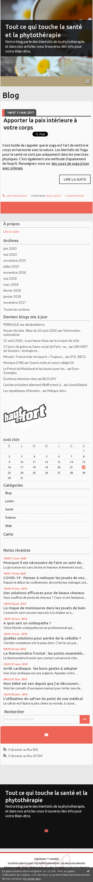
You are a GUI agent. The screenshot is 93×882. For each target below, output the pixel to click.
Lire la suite (11, 231)
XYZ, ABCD (78, 357)
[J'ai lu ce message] (88, 871)
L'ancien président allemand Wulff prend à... (33, 385)
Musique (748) (13, 363)
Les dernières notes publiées (47, 863)
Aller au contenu (13, 3)
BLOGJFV (49, 379)
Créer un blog (40, 858)
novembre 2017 (14, 302)
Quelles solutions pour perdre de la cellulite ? (42, 638)
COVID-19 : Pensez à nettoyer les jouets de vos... (45, 578)
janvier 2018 (12, 296)
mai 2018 (10, 278)
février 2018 (12, 290)
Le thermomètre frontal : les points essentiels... (44, 653)
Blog (8, 493)
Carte (8, 534)
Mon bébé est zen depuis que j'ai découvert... (42, 683)
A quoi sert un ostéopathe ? (27, 623)
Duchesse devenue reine (20, 379)
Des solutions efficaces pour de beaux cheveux (43, 593)
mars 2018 (11, 284)
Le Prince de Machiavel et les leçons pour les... (35, 369)
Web (8, 526)
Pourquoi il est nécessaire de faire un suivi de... (43, 563)
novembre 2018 (14, 272)
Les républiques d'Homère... (22, 391)
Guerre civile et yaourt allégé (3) (51, 363)
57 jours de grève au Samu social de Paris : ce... (35, 347)
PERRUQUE (11, 324)
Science (10, 517)
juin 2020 (9, 248)
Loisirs (9, 501)
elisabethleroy (35, 324)
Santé (9, 509)
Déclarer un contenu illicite (16, 867)
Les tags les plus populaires (73, 863)
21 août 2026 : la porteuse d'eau (26, 341)
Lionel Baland (78, 385)
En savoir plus (32, 878)
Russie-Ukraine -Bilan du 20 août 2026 (30, 330)
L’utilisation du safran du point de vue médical (43, 699)
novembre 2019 (14, 260)
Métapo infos (56, 391)
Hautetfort (54, 858)
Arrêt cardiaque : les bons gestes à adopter (40, 668)
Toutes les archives (16, 309)
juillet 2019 (11, 266)
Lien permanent (16, 195)
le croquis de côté (66, 341)
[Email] (46, 735)
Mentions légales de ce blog (42, 867)
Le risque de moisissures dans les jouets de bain (44, 608)
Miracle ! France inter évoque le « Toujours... (33, 357)
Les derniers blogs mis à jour (20, 863)
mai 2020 (10, 254)
